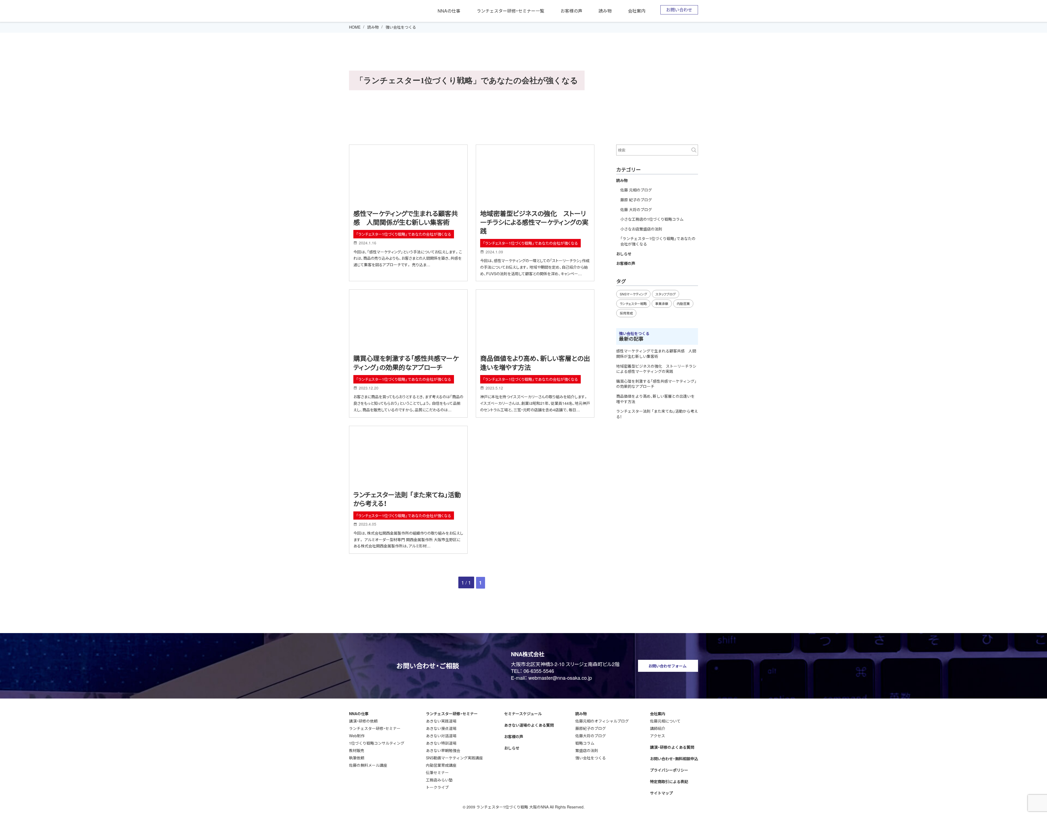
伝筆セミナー (437, 772)
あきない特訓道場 (441, 743)
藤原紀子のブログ (590, 728)
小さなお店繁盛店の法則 (641, 229)
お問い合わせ (679, 10)
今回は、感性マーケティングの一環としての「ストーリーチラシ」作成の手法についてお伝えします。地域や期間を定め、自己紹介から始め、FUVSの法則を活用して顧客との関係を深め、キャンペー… (534, 267)
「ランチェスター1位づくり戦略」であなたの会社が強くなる (403, 234)
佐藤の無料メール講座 (368, 765)
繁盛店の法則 (586, 750)
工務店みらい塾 (439, 780)
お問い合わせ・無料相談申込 (674, 758)
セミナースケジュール (523, 713)
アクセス (657, 735)
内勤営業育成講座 (441, 765)
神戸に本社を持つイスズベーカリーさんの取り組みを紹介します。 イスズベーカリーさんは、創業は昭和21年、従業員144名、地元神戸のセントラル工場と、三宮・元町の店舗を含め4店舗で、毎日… (535, 403)
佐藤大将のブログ (590, 735)
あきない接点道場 (441, 728)
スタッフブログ (665, 294)
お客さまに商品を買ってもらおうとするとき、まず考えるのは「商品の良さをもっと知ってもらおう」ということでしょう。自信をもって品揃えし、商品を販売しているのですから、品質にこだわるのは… (408, 403)
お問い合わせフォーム (667, 666)
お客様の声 (571, 11)
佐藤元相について (665, 721)
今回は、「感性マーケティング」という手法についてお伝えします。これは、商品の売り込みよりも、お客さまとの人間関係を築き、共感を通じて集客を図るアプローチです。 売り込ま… (407, 258)
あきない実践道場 (441, 721)
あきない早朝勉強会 (443, 750)
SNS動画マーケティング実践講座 (454, 757)
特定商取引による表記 (669, 781)
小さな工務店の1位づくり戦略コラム (652, 219)
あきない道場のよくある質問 (529, 725)
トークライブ (437, 787)
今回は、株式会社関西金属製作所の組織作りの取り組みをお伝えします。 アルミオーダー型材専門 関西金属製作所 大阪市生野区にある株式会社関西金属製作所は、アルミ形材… (408, 539)
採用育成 (626, 313)
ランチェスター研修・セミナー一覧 (510, 11)
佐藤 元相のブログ (636, 190)
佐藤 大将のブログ (636, 209)
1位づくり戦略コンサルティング (376, 743)
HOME (354, 27)
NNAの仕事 (449, 11)
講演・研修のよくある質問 (672, 747)
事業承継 (661, 303)
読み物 (605, 11)
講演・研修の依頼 (363, 721)
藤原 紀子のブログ (636, 199)
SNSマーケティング (633, 294)
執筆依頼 (356, 757)
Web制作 (357, 735)
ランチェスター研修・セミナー (375, 728)
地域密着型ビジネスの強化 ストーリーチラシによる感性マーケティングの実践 (534, 222)
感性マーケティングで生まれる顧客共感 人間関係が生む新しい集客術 (405, 218)
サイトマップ (661, 793)
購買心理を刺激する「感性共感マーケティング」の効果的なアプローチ (406, 362)
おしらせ (623, 253)
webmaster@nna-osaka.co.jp (560, 677)
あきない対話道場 (441, 735)
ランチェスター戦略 (633, 303)
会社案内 (636, 11)
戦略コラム (584, 743)
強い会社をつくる (590, 757)
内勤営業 (683, 303)
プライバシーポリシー (669, 770)
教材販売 (356, 750)
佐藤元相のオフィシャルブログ (602, 721)
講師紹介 (657, 728)
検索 (693, 150)
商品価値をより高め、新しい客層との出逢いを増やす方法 (535, 362)
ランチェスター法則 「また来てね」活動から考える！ (407, 499)
